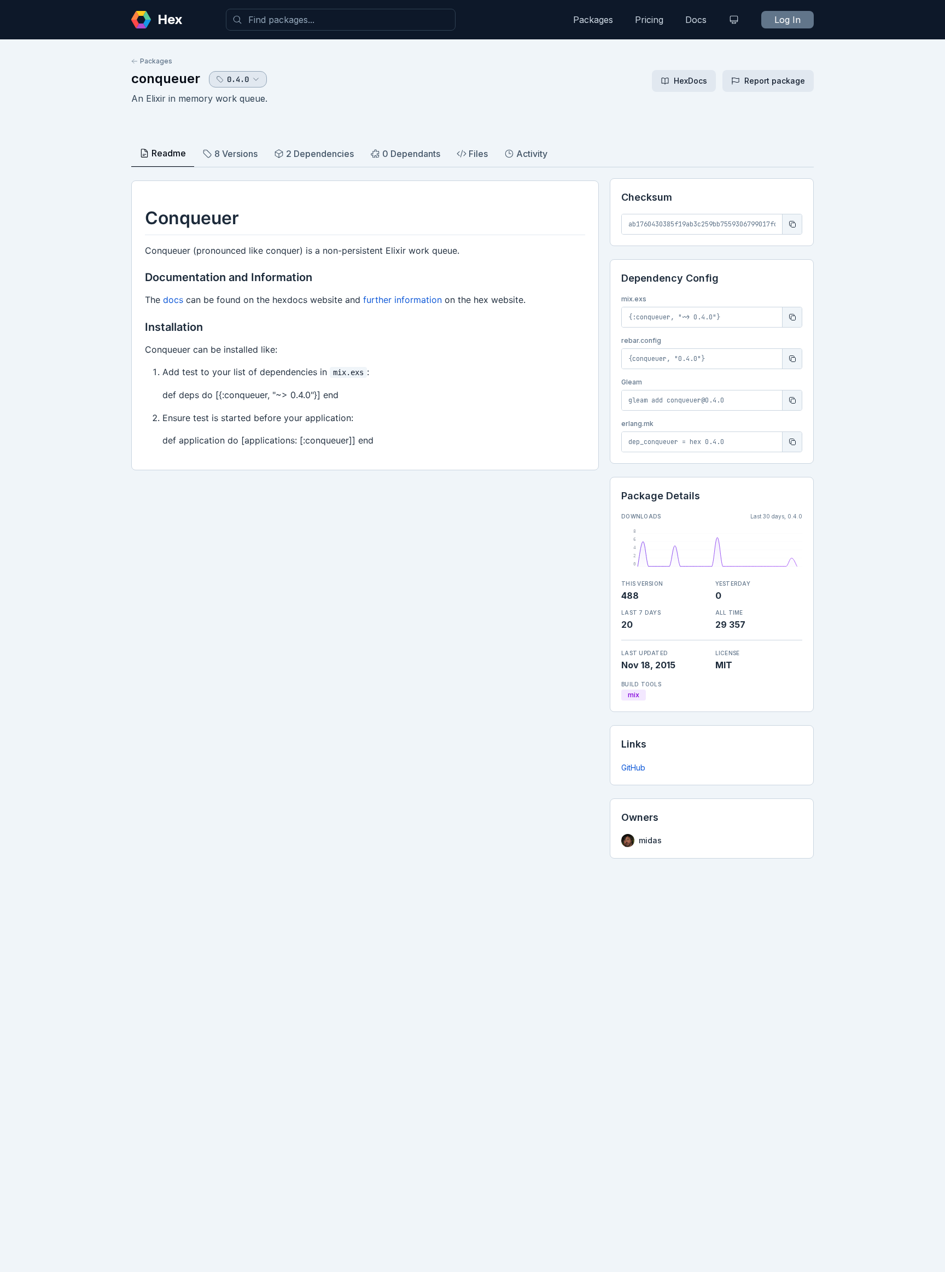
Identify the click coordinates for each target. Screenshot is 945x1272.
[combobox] (341, 20)
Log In (787, 19)
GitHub (633, 767)
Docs (696, 19)
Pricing (649, 19)
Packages (593, 19)
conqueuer (165, 78)
